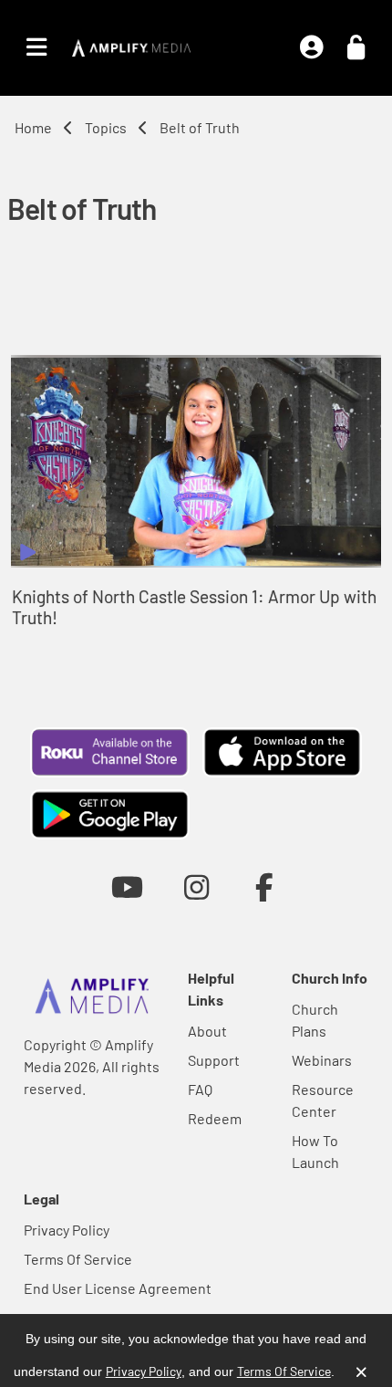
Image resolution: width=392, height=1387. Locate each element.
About (207, 1030)
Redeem (215, 1118)
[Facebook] (265, 886)
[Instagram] (196, 886)
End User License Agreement (117, 1288)
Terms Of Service (78, 1258)
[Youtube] (127, 886)
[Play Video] (196, 461)
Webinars (322, 1060)
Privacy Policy (66, 1229)
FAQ (200, 1089)
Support (214, 1060)
